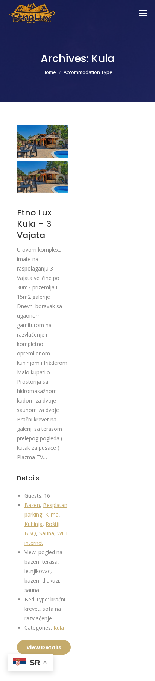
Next (56, 149)
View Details (43, 647)
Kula (58, 627)
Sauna (46, 533)
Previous (28, 149)
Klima (52, 514)
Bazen (32, 505)
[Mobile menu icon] (142, 13)
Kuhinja (33, 523)
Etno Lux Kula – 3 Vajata (34, 224)
